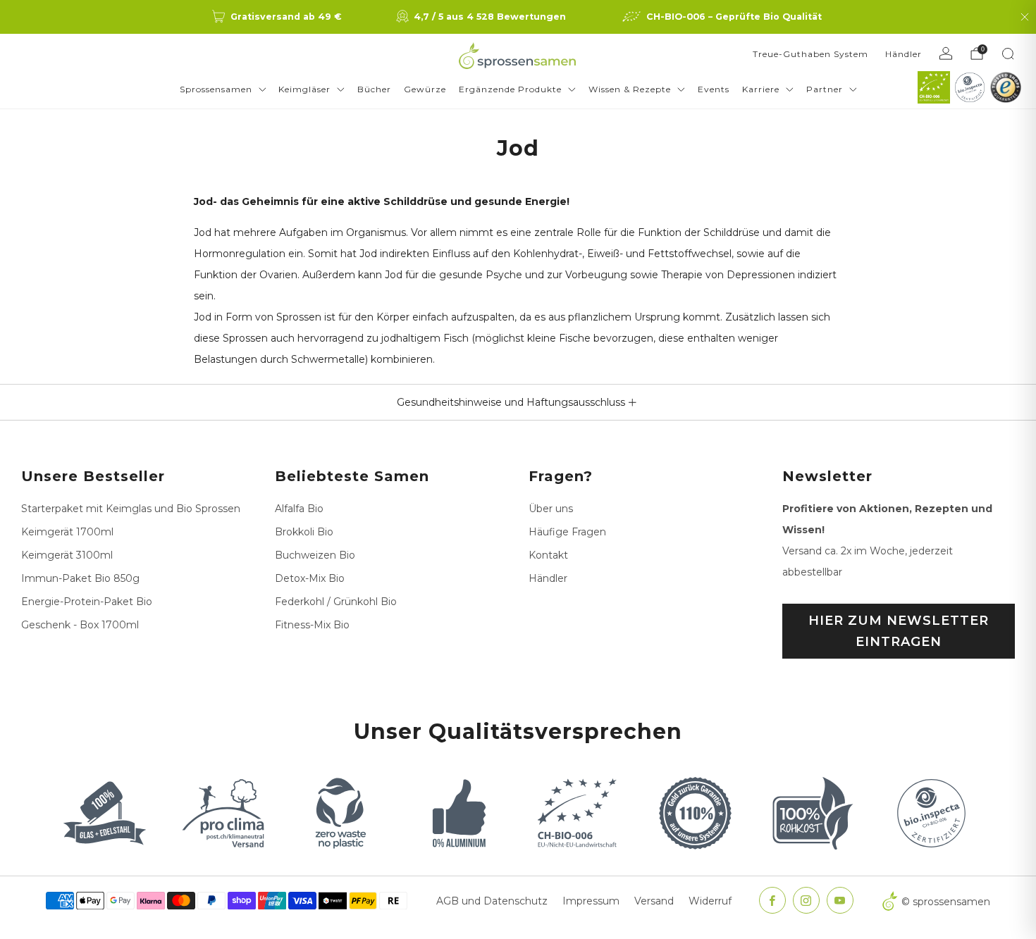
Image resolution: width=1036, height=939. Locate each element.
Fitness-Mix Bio (312, 624)
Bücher (374, 89)
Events (713, 89)
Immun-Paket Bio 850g (80, 578)
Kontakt (548, 555)
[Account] (946, 53)
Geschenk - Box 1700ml (80, 624)
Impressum (590, 901)
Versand (654, 901)
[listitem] (278, 17)
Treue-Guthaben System (810, 54)
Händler (903, 54)
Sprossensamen (216, 89)
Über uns (551, 508)
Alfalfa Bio (299, 508)
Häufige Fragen (567, 532)
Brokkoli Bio (304, 532)
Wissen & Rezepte (629, 89)
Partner (824, 89)
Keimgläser (304, 89)
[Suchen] (1008, 53)
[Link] (934, 87)
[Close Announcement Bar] (1024, 17)
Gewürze (425, 89)
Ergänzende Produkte (510, 89)
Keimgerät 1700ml (67, 532)
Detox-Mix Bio (310, 578)
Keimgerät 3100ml (67, 555)
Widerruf (710, 901)
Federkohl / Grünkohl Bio (336, 601)
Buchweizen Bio (315, 555)
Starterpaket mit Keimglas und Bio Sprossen (130, 508)
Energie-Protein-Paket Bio (86, 601)
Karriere (760, 89)
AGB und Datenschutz (492, 901)
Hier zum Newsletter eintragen (898, 631)
